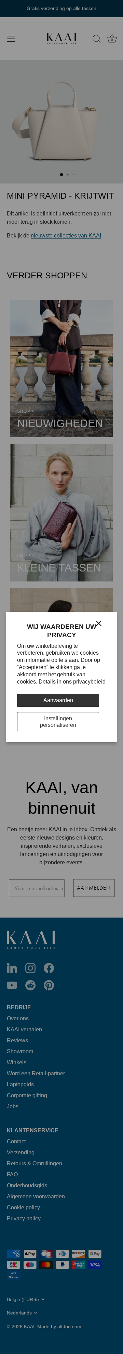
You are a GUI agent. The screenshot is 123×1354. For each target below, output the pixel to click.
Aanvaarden (58, 700)
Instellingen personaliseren (58, 721)
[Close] (98, 623)
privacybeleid (89, 682)
